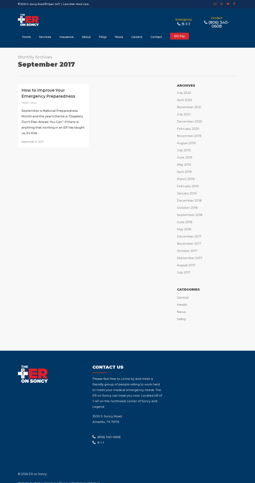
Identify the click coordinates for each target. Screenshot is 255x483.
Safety (181, 319)
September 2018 (189, 215)
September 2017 (189, 258)
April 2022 (184, 100)
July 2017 (183, 272)
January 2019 (187, 193)
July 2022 (184, 93)
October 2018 (187, 208)
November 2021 (189, 107)
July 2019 (184, 150)
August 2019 (186, 143)
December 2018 (189, 200)
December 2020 (189, 121)
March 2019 (185, 179)
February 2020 (188, 129)
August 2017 (186, 265)
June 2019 (184, 157)
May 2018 (184, 229)
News (33, 102)
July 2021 (183, 114)
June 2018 (184, 222)
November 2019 (189, 136)
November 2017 (189, 243)
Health (25, 102)
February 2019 (188, 186)
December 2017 (189, 236)
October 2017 (187, 251)
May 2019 (184, 164)
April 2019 (184, 172)
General (183, 297)
